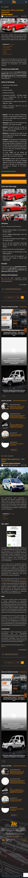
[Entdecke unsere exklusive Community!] (5, 444)
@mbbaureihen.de (10, 839)
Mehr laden (13, 449)
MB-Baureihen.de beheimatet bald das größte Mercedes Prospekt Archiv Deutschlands (14, 362)
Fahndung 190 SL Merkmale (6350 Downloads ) (14, 181)
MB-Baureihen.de (13, 442)
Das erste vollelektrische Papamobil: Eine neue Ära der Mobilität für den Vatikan (14, 391)
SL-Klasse (10, 14)
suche (19, 289)
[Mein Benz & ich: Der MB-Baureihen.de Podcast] (5, 434)
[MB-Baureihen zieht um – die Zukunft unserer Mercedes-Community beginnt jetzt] (14, 323)
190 (6, 289)
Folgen (24, 840)
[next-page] (4, 396)
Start (2, 7)
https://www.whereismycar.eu (7, 279)
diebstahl (13, 289)
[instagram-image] (5, 847)
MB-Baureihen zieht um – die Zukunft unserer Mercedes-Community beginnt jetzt (14, 334)
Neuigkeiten (6, 7)
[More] (22, 297)
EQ (13, 388)
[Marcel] (2, 16)
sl (16, 289)
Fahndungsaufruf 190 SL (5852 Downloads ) (13, 175)
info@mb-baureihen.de (17, 836)
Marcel (6, 16)
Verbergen (12, 44)
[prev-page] (2, 396)
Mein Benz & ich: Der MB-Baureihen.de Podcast (16, 435)
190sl (9, 289)
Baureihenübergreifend (14, 330)
